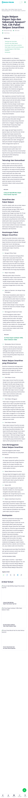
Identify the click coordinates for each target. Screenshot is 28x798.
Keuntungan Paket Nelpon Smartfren (13, 45)
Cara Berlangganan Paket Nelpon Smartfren (12, 49)
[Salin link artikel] (21, 575)
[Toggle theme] (21, 2)
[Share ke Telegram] (17, 575)
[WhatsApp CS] (24, 790)
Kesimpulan (7, 52)
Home (3, 9)
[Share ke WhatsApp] (3, 575)
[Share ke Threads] (14, 575)
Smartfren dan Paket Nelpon (11, 43)
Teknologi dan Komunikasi (11, 41)
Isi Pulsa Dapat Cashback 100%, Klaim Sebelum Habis (13, 338)
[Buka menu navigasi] (25, 2)
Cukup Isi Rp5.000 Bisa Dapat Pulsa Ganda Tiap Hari (12, 193)
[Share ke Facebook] (7, 575)
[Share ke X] (10, 575)
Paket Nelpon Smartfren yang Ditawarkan (14, 47)
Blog (6, 9)
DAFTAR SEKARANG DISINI (9, 556)
